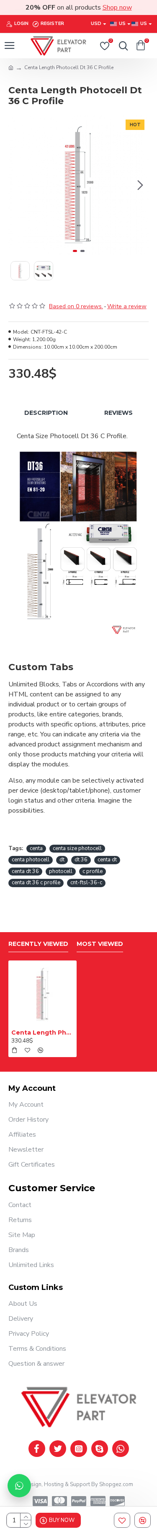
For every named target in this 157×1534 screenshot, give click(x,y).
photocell (60, 871)
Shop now (117, 7)
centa (36, 848)
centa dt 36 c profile (36, 882)
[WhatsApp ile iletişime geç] (19, 1485)
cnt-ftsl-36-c (86, 882)
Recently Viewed (38, 944)
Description (46, 413)
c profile (92, 871)
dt (61, 859)
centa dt (107, 859)
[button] (16, 185)
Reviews (118, 413)
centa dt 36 (25, 871)
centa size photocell (77, 848)
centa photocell (30, 859)
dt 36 (81, 859)
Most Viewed (100, 944)
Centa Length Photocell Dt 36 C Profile (42, 1032)
